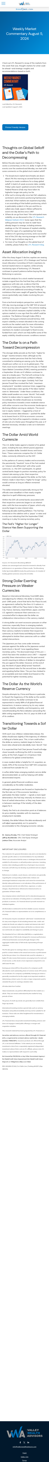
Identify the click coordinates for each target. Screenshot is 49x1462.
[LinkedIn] (28, 1442)
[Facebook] (20, 1442)
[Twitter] (24, 1442)
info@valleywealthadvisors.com (24, 1447)
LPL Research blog (36, 245)
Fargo (24, 1460)
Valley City (24, 1457)
